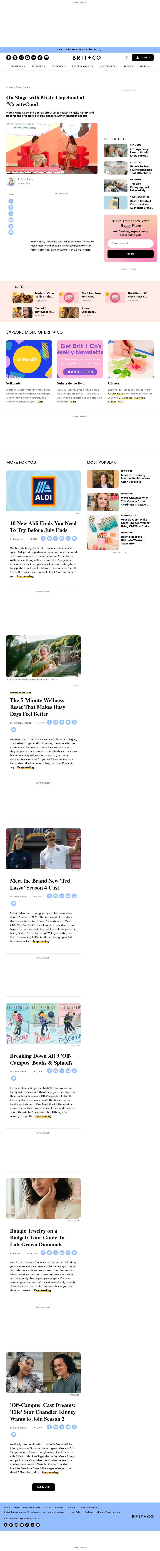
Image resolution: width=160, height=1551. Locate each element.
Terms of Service (55, 1512)
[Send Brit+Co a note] (46, 57)
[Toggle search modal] (127, 57)
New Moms (135, 145)
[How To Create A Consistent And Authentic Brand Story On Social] (116, 202)
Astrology (136, 162)
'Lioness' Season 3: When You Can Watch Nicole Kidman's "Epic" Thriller (90, 310)
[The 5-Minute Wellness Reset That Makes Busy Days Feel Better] (43, 656)
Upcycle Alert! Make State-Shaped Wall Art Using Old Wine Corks (136, 523)
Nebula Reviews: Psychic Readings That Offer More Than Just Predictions (141, 170)
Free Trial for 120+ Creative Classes (76, 49)
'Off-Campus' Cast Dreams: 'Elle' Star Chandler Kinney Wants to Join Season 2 (43, 1411)
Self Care (37, 66)
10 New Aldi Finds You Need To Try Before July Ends (43, 526)
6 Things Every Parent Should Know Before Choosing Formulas (139, 153)
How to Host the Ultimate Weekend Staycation (133, 540)
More (143, 66)
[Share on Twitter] (10, 213)
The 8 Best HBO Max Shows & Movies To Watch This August (137, 295)
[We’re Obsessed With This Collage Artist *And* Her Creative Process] (103, 501)
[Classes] (131, 359)
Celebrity (57, 66)
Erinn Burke (27, 179)
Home (9, 87)
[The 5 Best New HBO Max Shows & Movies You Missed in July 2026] (69, 297)
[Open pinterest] (15, 57)
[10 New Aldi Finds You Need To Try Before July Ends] (43, 491)
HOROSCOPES (107, 66)
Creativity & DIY (129, 516)
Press (16, 1508)
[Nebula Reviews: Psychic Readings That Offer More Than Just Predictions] (116, 168)
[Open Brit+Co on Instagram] (16, 1525)
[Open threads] (33, 57)
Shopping (17, 66)
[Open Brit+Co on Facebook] (6, 1525)
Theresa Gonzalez (22, 723)
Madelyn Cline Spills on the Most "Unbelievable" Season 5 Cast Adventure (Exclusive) (44, 295)
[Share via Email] (10, 219)
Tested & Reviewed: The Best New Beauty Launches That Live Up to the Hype (44, 310)
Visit (40, 401)
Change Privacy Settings (109, 1512)
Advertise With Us (32, 1508)
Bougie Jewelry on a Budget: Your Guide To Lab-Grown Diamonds (37, 1237)
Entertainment (81, 66)
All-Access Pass (117, 393)
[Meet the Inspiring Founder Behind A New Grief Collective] (103, 478)
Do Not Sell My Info (89, 1508)
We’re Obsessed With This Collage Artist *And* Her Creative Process (134, 501)
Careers (59, 1508)
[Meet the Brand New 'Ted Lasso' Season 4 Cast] (43, 849)
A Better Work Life (139, 197)
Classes (113, 383)
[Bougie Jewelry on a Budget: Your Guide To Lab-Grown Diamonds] (43, 1198)
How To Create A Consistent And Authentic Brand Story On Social (140, 205)
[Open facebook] (8, 57)
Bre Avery (18, 539)
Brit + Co (17, 1253)
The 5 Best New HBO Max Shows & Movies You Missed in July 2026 (91, 295)
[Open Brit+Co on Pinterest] (11, 1525)
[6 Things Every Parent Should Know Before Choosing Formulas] (116, 150)
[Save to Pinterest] (10, 207)
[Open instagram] (21, 57)
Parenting (135, 180)
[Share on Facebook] (10, 201)
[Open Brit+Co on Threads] (27, 1525)
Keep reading (25, 576)
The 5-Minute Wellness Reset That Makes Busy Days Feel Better (37, 707)
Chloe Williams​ (20, 897)
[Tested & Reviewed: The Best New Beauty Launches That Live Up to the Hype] (22, 312)
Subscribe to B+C (71, 383)
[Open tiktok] (40, 57)
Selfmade (13, 383)
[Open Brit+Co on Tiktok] (32, 1525)
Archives (89, 1512)
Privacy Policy (74, 1512)
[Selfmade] (29, 359)
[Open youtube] (27, 57)
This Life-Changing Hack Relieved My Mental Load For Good (140, 187)
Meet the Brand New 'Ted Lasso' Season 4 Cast (40, 884)
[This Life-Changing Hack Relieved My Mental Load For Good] (116, 185)
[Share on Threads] (10, 226)
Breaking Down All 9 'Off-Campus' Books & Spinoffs (41, 1059)
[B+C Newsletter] (80, 359)
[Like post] (10, 232)
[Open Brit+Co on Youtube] (22, 1525)
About (7, 1508)
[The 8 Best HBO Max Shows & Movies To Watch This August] (115, 297)
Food (127, 66)
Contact (71, 1508)
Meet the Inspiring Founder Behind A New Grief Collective (135, 478)
